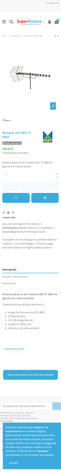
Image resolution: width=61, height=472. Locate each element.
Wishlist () (53, 3)
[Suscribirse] (56, 406)
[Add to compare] (45, 198)
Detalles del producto (15, 276)
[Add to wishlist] (16, 198)
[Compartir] (4, 212)
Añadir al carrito (33, 185)
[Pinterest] (13, 212)
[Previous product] (56, 35)
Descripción (9, 269)
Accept (13, 462)
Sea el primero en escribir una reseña (30, 374)
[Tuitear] (8, 212)
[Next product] (58, 35)
